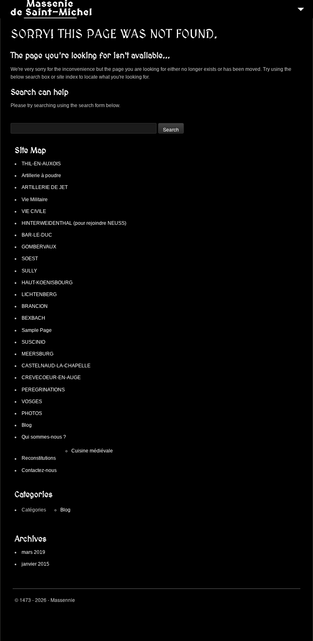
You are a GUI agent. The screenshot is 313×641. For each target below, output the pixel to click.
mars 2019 (33, 552)
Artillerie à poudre (41, 175)
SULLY (29, 271)
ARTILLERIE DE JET (45, 187)
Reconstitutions (39, 458)
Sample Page (37, 330)
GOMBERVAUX (39, 247)
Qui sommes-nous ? (44, 437)
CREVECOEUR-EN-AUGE (51, 377)
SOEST (30, 258)
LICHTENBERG (39, 294)
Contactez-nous (39, 470)
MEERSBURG (37, 354)
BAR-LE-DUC (37, 235)
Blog (27, 425)
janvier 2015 (35, 564)
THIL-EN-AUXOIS (41, 164)
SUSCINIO (33, 342)
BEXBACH (33, 318)
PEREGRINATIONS (43, 390)
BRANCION (35, 306)
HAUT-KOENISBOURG (47, 282)
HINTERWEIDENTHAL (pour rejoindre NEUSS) (74, 223)
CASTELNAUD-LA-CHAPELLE (56, 366)
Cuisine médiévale (92, 451)
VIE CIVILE (34, 211)
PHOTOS (32, 413)
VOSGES (32, 401)
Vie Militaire (35, 199)
